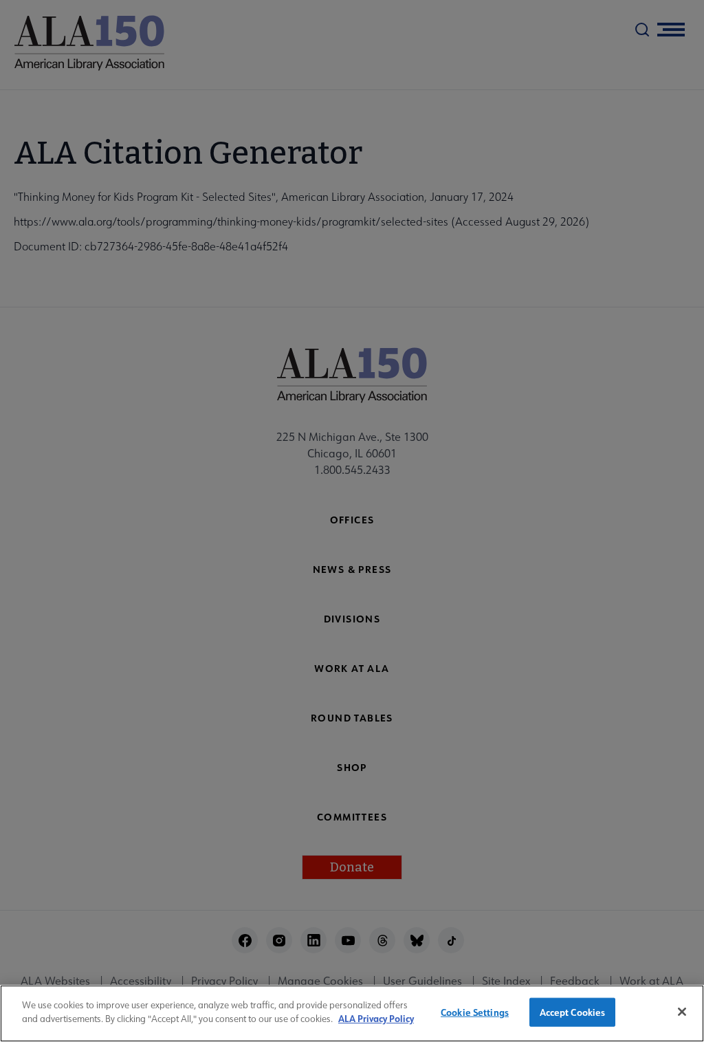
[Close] (682, 1012)
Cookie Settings (475, 1012)
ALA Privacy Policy (376, 1018)
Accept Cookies (573, 1012)
